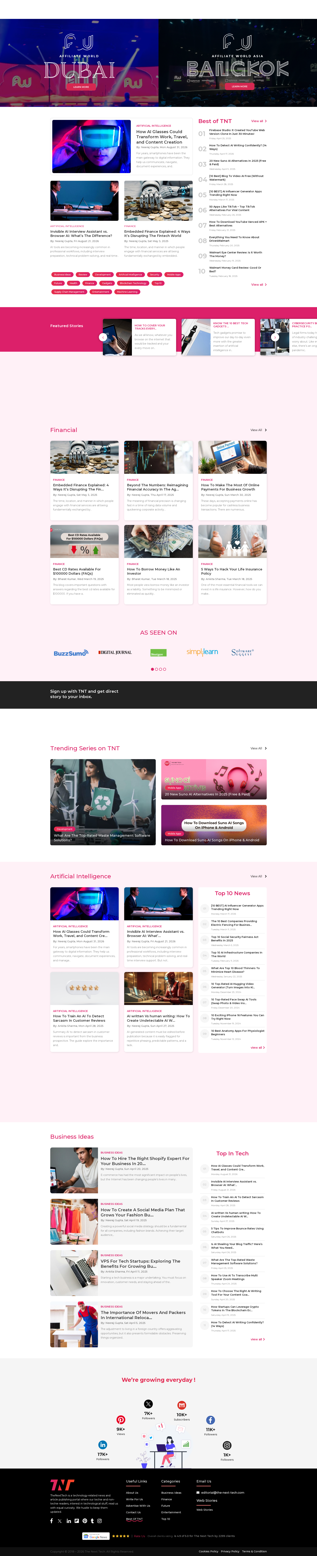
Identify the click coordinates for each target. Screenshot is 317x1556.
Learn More (81, 87)
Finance (89, 283)
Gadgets (107, 283)
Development (103, 274)
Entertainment (100, 291)
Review (83, 274)
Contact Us (133, 1512)
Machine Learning (127, 291)
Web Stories (204, 1509)
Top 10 (158, 283)
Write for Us (134, 1499)
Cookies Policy (208, 1551)
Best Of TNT (134, 1519)
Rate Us (139, 1536)
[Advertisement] (158, 395)
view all (256, 430)
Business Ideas (62, 274)
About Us (132, 1492)
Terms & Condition (254, 1551)
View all (257, 121)
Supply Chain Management (69, 291)
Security (154, 274)
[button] (152, 669)
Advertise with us (138, 1505)
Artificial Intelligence (130, 274)
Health (73, 283)
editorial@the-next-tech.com (222, 1492)
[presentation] (103, 337)
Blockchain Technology (133, 283)
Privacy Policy (230, 1551)
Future (58, 283)
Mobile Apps (174, 274)
